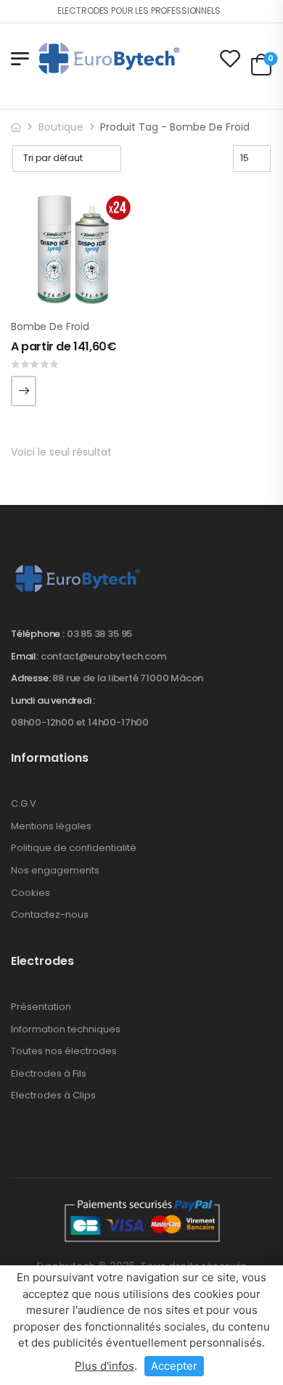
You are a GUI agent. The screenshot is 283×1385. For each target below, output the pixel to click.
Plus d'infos (104, 1366)
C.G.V (23, 803)
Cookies (30, 893)
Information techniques (65, 1029)
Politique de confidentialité (73, 848)
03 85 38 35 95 (99, 634)
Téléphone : (38, 634)
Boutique (60, 127)
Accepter (174, 1366)
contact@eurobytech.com (103, 656)
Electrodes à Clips (53, 1095)
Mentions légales (51, 826)
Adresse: (30, 678)
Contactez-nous (50, 914)
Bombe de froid (50, 326)
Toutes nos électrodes (64, 1051)
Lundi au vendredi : (53, 701)
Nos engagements (55, 870)
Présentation (41, 1007)
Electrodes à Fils (48, 1073)
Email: (24, 656)
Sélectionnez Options (23, 391)
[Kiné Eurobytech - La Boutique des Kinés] (108, 58)
